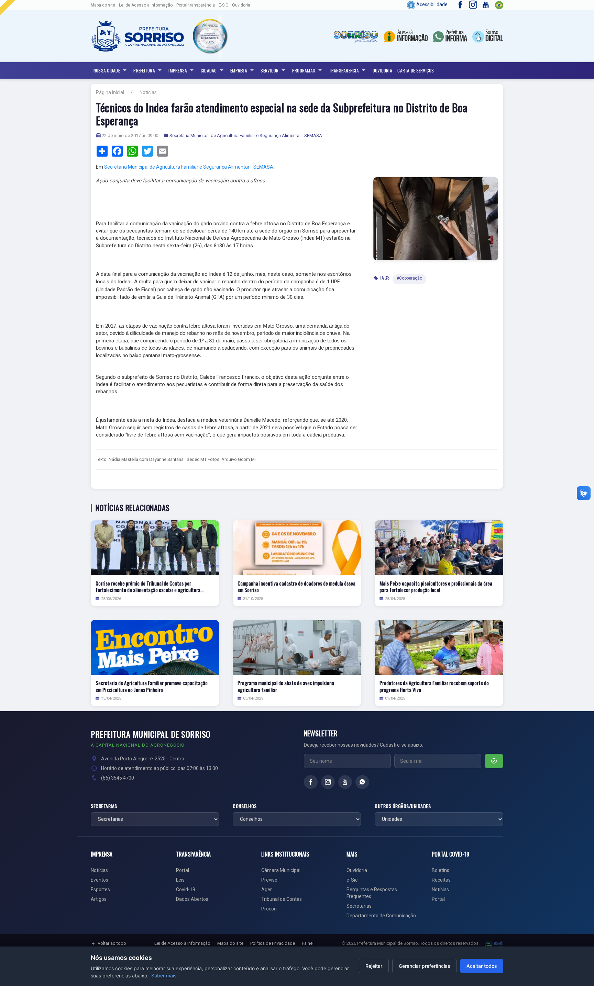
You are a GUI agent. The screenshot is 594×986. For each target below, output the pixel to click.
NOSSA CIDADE (107, 70)
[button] (209, 36)
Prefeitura (144, 70)
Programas (303, 70)
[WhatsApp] (362, 782)
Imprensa (177, 70)
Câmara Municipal (280, 870)
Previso (269, 880)
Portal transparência (195, 5)
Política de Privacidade (272, 943)
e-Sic (352, 880)
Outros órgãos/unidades (403, 806)
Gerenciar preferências (424, 966)
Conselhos (245, 806)
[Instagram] (328, 782)
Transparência (344, 70)
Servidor (269, 70)
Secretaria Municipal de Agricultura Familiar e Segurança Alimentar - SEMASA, (189, 167)
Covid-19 (185, 889)
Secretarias (104, 806)
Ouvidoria (241, 5)
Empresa (238, 70)
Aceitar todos (481, 966)
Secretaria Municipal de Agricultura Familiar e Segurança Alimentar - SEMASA (245, 135)
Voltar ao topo (112, 943)
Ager (266, 889)
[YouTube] (345, 782)
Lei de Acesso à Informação (182, 943)
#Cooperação (409, 278)
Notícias (148, 92)
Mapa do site (103, 5)
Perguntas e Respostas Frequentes (371, 893)
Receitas (441, 880)
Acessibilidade (431, 4)
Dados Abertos (192, 899)
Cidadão (209, 70)
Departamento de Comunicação (381, 915)
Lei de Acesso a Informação (146, 5)
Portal (182, 870)
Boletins (440, 870)
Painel (308, 943)
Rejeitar (373, 966)
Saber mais (163, 975)
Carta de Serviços (415, 70)
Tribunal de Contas (281, 899)
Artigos (99, 899)
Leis (180, 880)
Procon (269, 908)
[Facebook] (311, 782)
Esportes (100, 889)
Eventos (99, 880)
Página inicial (110, 92)
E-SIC (223, 5)
